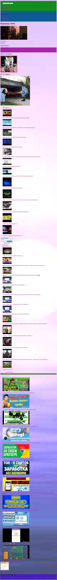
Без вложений (6, 7)
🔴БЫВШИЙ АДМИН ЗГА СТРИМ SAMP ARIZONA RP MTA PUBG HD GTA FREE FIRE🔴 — (22, 275)
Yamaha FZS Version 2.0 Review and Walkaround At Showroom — (16, 211)
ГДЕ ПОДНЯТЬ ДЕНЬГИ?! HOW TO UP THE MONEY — (14, 284)
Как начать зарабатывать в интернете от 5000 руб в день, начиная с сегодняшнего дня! (21, 426)
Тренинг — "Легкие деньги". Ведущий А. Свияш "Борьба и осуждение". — (18, 335)
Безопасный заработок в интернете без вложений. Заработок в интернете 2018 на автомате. (22, 527)
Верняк (1, 1)
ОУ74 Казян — (5, 45)
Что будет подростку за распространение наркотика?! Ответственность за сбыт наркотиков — (22, 294)
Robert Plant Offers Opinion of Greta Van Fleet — (12, 235)
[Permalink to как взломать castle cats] (7, 367)
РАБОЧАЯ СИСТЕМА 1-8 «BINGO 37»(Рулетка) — (13, 255)
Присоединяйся (6, 10)
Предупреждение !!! (7, 9)
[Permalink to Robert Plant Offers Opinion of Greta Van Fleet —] (7, 233)
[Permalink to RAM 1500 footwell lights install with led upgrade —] (7, 186)
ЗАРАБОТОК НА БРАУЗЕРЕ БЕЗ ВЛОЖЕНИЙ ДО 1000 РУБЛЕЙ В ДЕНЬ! (18, 459)
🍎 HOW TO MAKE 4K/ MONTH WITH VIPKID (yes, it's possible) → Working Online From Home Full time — (24, 265)
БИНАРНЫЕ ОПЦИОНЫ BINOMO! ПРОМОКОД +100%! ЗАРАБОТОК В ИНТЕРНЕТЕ (20, 510)
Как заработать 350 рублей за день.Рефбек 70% (12, 560)
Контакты (5, 572)
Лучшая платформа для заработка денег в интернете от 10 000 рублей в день (19, 392)
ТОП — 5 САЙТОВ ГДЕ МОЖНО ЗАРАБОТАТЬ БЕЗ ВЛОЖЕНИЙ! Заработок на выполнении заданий (24, 476)
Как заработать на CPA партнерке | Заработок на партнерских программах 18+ (19, 127)
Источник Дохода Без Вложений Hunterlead (12, 166)
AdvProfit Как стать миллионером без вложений (12, 146)
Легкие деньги (6, 8)
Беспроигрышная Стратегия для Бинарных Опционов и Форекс (16, 117)
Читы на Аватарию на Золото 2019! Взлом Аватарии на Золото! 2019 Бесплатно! (19, 409)
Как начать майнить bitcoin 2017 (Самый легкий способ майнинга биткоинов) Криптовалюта (21, 156)
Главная (4, 5)
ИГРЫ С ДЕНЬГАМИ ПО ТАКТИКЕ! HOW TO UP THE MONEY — (16, 304)
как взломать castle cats (7, 369)
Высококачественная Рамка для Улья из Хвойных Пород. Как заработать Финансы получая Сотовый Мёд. (25, 323)
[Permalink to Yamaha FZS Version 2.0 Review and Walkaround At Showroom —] (7, 209)
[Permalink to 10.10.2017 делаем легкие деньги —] (7, 221)
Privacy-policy (5, 571)
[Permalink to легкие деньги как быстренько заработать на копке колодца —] (7, 345)
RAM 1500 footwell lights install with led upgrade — (13, 187)
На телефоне (5, 6)
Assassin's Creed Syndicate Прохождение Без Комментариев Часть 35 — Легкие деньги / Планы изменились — (26, 359)
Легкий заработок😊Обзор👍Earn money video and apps (14, 543)
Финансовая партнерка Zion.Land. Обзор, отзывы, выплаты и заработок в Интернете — (21, 199)
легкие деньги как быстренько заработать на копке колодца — (15, 347)
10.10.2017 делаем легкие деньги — (10, 223)
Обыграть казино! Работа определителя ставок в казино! (14, 137)
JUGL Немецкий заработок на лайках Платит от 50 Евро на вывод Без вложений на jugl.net (21, 442)
